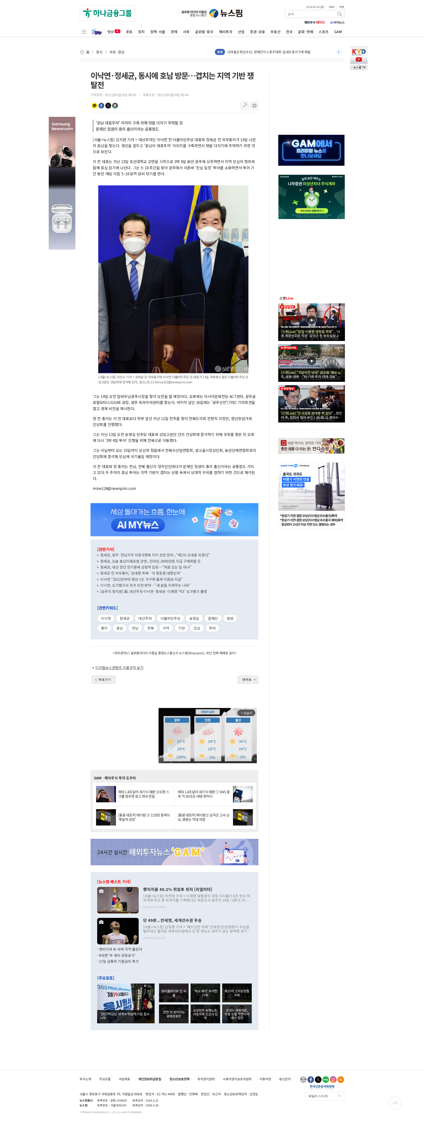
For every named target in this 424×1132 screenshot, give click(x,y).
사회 (186, 31)
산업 (241, 31)
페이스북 (101, 105)
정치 (141, 31)
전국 (289, 31)
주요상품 (105, 1079)
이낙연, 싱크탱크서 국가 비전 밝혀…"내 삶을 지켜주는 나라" (145, 585)
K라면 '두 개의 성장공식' (117, 955)
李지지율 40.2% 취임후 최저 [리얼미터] (177, 889)
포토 (129, 31)
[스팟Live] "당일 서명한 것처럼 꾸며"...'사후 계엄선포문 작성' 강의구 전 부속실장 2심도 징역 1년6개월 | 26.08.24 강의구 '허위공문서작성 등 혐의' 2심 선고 (311, 333)
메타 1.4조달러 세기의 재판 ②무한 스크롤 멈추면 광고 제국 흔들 (143, 794)
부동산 (275, 31)
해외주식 (314, 22)
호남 (119, 628)
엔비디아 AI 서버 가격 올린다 (120, 949)
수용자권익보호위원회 (237, 1079)
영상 (110, 31)
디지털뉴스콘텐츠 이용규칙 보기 (119, 667)
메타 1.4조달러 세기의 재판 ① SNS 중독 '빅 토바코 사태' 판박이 (204, 794)
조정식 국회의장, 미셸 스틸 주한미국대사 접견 (237, 1014)
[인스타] (333, 1079)
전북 (150, 628)
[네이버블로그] (325, 1079)
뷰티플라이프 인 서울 (173, 993)
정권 (230, 618)
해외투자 (225, 31)
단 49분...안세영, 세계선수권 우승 (172, 920)
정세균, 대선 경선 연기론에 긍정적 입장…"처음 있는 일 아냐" (145, 567)
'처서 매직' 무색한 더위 (205, 993)
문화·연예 (305, 31)
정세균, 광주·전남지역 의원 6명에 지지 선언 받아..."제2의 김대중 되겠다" (155, 554)
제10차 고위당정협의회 (237, 993)
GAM (338, 31)
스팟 (286, 298)
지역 (166, 628)
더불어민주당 (170, 618)
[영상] (311, 321)
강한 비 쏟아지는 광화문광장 (174, 1014)
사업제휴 (124, 1079)
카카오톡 (94, 105)
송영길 (194, 618)
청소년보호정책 (179, 1079)
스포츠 (324, 31)
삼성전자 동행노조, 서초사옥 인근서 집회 (205, 1014)
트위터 (108, 105)
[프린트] (254, 106)
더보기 (338, 52)
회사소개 (85, 1079)
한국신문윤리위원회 (322, 1087)
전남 (135, 628)
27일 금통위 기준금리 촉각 (119, 961)
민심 (197, 628)
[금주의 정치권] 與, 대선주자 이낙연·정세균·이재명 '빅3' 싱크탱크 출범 (153, 591)
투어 (212, 628)
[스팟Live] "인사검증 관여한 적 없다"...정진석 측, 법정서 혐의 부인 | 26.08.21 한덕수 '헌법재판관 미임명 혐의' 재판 (311, 415)
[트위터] (318, 1079)
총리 (104, 628)
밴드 (115, 105)
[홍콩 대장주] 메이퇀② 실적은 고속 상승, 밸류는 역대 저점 (203, 817)
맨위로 (247, 679)
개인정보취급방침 (149, 1079)
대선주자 (145, 618)
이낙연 (106, 618)
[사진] (118, 899)
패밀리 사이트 (318, 1096)
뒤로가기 (104, 679)
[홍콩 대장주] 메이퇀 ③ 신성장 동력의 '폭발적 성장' (144, 817)
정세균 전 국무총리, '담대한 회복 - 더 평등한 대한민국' (140, 573)
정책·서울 (157, 31)
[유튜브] (303, 1079)
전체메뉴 (84, 32)
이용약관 (265, 1079)
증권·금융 (257, 31)
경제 (174, 31)
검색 (340, 14)
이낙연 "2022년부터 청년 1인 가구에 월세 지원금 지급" (141, 579)
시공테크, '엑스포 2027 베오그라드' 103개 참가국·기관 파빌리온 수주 (275, 53)
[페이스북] (310, 1079)
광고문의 (285, 1079)
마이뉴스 (337, 22)
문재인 (213, 618)
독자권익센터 (206, 1079)
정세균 (125, 618)
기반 (181, 628)
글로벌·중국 (204, 31)
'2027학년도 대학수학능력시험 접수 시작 (125, 1016)
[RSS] (340, 1079)
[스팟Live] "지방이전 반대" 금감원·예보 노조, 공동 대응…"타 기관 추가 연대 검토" (311, 374)
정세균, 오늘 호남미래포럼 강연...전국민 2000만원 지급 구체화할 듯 (150, 561)
